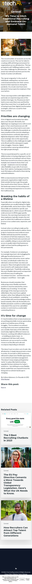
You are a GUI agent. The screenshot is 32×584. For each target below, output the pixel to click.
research (13, 162)
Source (3, 387)
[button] (29, 3)
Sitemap (25, 574)
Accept (22, 579)
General (16, 11)
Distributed (5, 379)
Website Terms (17, 574)
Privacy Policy (8, 574)
